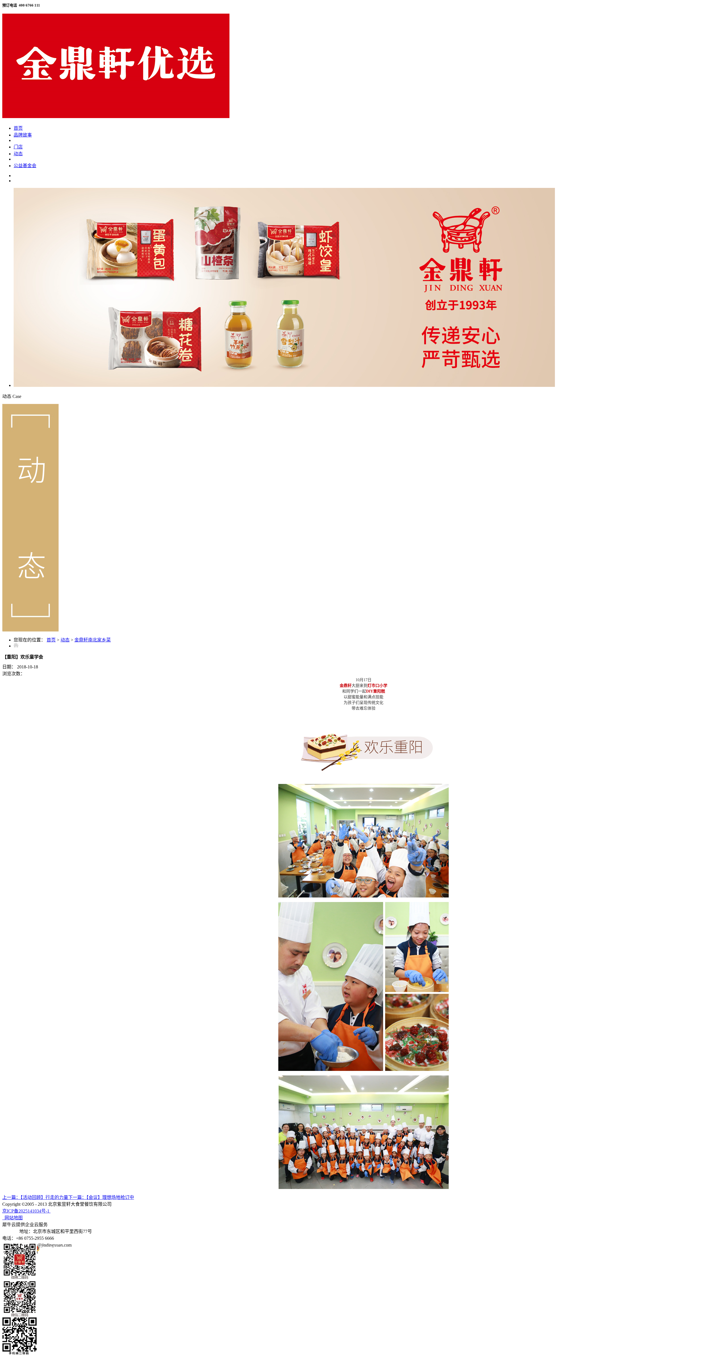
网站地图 (12, 1217)
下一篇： (101, 1197)
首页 (18, 128)
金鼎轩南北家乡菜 (92, 639)
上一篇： (35, 1197)
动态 (65, 639)
